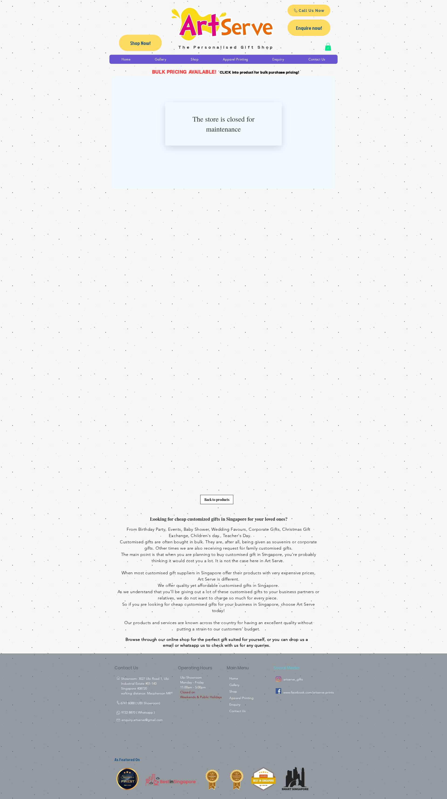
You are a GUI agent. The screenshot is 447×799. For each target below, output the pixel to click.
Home (233, 678)
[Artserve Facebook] (278, 691)
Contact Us (237, 711)
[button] (328, 47)
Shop (233, 691)
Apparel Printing (241, 698)
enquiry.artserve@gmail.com (142, 720)
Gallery (234, 685)
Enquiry (234, 704)
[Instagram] (278, 679)
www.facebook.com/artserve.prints (308, 692)
